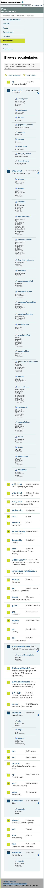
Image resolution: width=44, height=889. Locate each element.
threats (20, 437)
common (16, 523)
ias (13, 629)
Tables (5, 28)
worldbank (16, 853)
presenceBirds (22, 351)
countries (21, 202)
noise (14, 792)
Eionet (12, 15)
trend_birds (22, 146)
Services (6, 45)
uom (14, 835)
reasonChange (22, 387)
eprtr (14, 549)
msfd (14, 783)
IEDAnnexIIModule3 (18, 668)
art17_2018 (17, 502)
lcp (13, 775)
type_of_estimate (22, 154)
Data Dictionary (20, 15)
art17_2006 (17, 484)
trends (20, 447)
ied (13, 638)
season (21, 139)
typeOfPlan (22, 470)
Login (25, 5)
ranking (21, 376)
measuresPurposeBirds (22, 302)
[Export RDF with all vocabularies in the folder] (38, 93)
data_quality (22, 110)
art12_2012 (17, 90)
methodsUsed (22, 324)
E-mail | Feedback (9, 881)
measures (22, 270)
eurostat (15, 580)
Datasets (6, 24)
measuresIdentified (22, 281)
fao (13, 588)
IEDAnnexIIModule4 (18, 682)
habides (15, 620)
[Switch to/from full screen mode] (29, 5)
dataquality (17, 540)
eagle (20, 730)
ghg (13, 612)
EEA (13, 2)
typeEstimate (22, 456)
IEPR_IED (16, 693)
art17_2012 (17, 493)
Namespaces (7, 49)
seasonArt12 (22, 407)
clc (19, 721)
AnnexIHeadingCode (22, 655)
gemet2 (15, 606)
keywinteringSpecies (22, 260)
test (13, 829)
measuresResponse (22, 314)
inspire (15, 704)
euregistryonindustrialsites (18, 571)
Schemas (6, 36)
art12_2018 (17, 171)
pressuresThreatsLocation (22, 362)
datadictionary (18, 531)
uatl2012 (21, 738)
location (21, 117)
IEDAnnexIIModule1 (18, 646)
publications (17, 801)
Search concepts (31, 75)
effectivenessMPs (22, 216)
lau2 (14, 757)
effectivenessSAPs (22, 240)
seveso (15, 820)
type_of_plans (22, 161)
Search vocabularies (14, 75)
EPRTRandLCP (18, 560)
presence (21, 132)
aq (13, 82)
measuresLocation (22, 291)
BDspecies (22, 179)
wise (14, 844)
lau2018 (15, 764)
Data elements (8, 32)
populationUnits (22, 335)
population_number (22, 125)
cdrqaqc (21, 188)
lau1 (14, 751)
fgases (15, 597)
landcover (16, 713)
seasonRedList (22, 422)
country (21, 861)
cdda (14, 516)
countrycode (22, 99)
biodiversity (17, 510)
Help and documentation (11, 20)
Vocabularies (8, 41)
